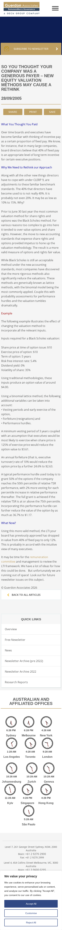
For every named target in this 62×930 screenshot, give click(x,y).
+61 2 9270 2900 (35, 854)
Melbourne (29, 735)
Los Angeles (11, 756)
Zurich (32, 781)
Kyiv (10, 803)
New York (46, 735)
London (47, 756)
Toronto (30, 756)
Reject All (31, 922)
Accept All (31, 903)
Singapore (27, 803)
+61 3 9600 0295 (35, 869)
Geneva (49, 781)
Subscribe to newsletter (31, 48)
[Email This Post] (12, 112)
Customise (31, 913)
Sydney (11, 735)
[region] (31, 900)
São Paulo (28, 824)
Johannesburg (11, 781)
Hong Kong (46, 803)
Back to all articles (25, 594)
